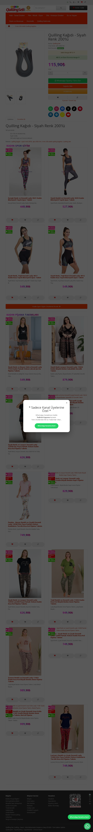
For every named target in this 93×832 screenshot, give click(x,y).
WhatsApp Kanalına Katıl (79, 817)
